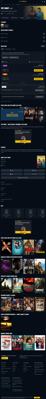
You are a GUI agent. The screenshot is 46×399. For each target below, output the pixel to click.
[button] (5, 26)
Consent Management (23, 357)
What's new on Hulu (38, 374)
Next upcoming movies (5, 377)
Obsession (3, 364)
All (2, 49)
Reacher (14, 369)
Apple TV (25, 368)
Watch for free (14, 17)
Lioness (13, 368)
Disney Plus (25, 369)
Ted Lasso (14, 366)
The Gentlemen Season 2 (17, 381)
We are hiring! (4, 358)
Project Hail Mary (4, 371)
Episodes (22, 17)
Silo (13, 371)
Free (14, 49)
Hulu (24, 371)
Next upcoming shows (16, 377)
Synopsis (29, 17)
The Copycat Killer (5, 383)
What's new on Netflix (38, 364)
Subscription (8, 49)
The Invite (3, 372)
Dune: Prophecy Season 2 (17, 379)
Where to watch (5, 17)
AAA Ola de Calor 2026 (5, 385)
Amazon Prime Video (27, 366)
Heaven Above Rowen (5, 381)
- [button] (4, 33)
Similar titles (36, 17)
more (13, 119)
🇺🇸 (42, 46)
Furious (13, 364)
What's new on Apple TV (39, 369)
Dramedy (11, 184)
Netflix (24, 364)
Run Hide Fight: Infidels (5, 379)
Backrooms (3, 366)
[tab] (23, 34)
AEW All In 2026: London (6, 386)
